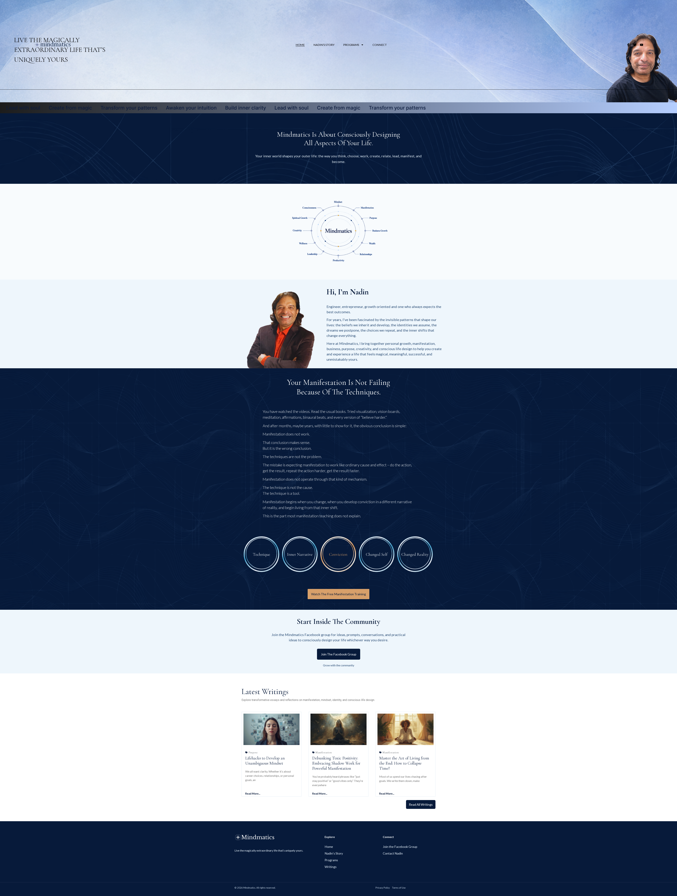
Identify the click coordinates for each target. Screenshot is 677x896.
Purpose (253, 752)
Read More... (252, 793)
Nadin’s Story (323, 44)
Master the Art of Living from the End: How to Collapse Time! (404, 763)
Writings (331, 867)
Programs (351, 44)
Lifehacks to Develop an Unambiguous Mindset (265, 761)
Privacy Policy (383, 887)
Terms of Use (398, 887)
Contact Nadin (393, 853)
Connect (380, 44)
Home (300, 44)
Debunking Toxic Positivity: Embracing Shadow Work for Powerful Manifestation (336, 763)
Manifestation (324, 752)
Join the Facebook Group (400, 847)
